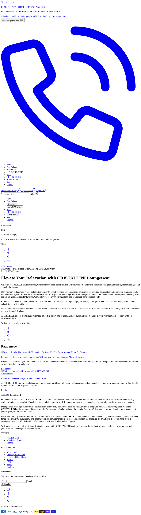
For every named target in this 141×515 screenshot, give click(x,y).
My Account (12, 452)
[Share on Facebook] (8, 250)
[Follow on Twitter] (8, 498)
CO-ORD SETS (16, 172)
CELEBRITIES (14, 177)
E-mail (29, 481)
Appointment (7, 374)
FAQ (9, 462)
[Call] (70, 160)
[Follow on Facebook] (8, 494)
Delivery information (16, 454)
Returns (10, 459)
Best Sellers (12, 167)
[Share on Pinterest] (8, 258)
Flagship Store (13, 438)
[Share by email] (8, 261)
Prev (4, 266)
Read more (6, 369)
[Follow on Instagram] (8, 490)
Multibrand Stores (14, 440)
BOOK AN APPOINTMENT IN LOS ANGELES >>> (26, 7)
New (9, 165)
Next (8, 266)
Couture (15, 271)
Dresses (12, 169)
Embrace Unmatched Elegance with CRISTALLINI (24, 378)
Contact (10, 184)
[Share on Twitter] (8, 254)
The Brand (13, 179)
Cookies (10, 467)
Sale (8, 182)
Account (7, 225)
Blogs (9, 464)
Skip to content (7, 2)
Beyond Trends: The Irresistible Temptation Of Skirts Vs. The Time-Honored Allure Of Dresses (42, 357)
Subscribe (6, 484)
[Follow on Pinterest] (8, 502)
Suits (9, 174)
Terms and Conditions (16, 457)
